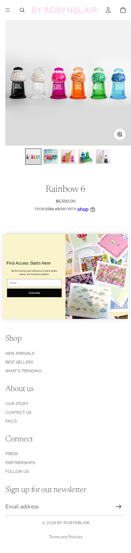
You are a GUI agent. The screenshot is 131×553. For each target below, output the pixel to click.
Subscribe (34, 292)
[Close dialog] (125, 237)
